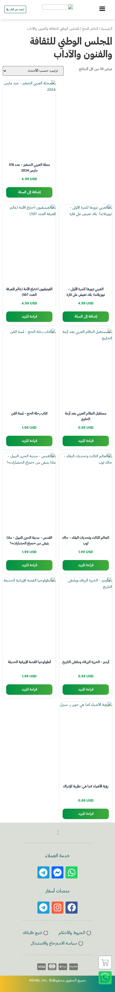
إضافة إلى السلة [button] (29, 192)
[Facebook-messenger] (58, 872)
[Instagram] (58, 908)
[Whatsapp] (72, 872)
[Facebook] (72, 908)
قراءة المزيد (29, 317)
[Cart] (105, 962)
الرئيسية (106, 29)
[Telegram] (43, 872)
